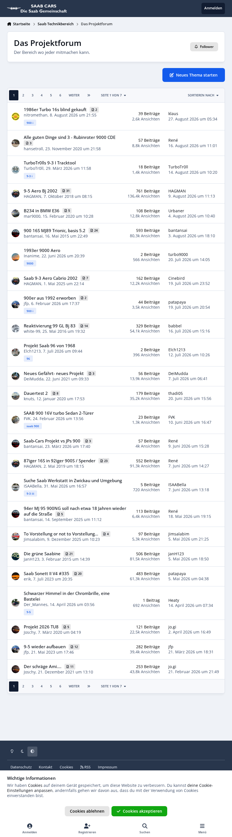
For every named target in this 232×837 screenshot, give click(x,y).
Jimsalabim (34, 539)
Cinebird (176, 278)
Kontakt (45, 767)
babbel (175, 326)
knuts (29, 398)
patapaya (177, 302)
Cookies (66, 767)
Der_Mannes (36, 604)
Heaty (173, 600)
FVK (27, 418)
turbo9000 (178, 254)
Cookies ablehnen (87, 811)
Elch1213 (32, 351)
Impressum (107, 767)
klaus (173, 113)
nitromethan (36, 115)
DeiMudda (34, 379)
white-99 (32, 331)
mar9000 (32, 216)
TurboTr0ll (34, 168)
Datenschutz (21, 767)
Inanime (31, 255)
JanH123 (31, 559)
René (173, 140)
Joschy (30, 632)
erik (27, 579)
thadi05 (175, 393)
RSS (87, 767)
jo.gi (172, 627)
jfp (26, 303)
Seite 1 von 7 (111, 95)
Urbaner (176, 210)
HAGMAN (32, 196)
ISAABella (33, 486)
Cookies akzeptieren (142, 811)
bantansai (33, 236)
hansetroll (33, 148)
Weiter (74, 95)
